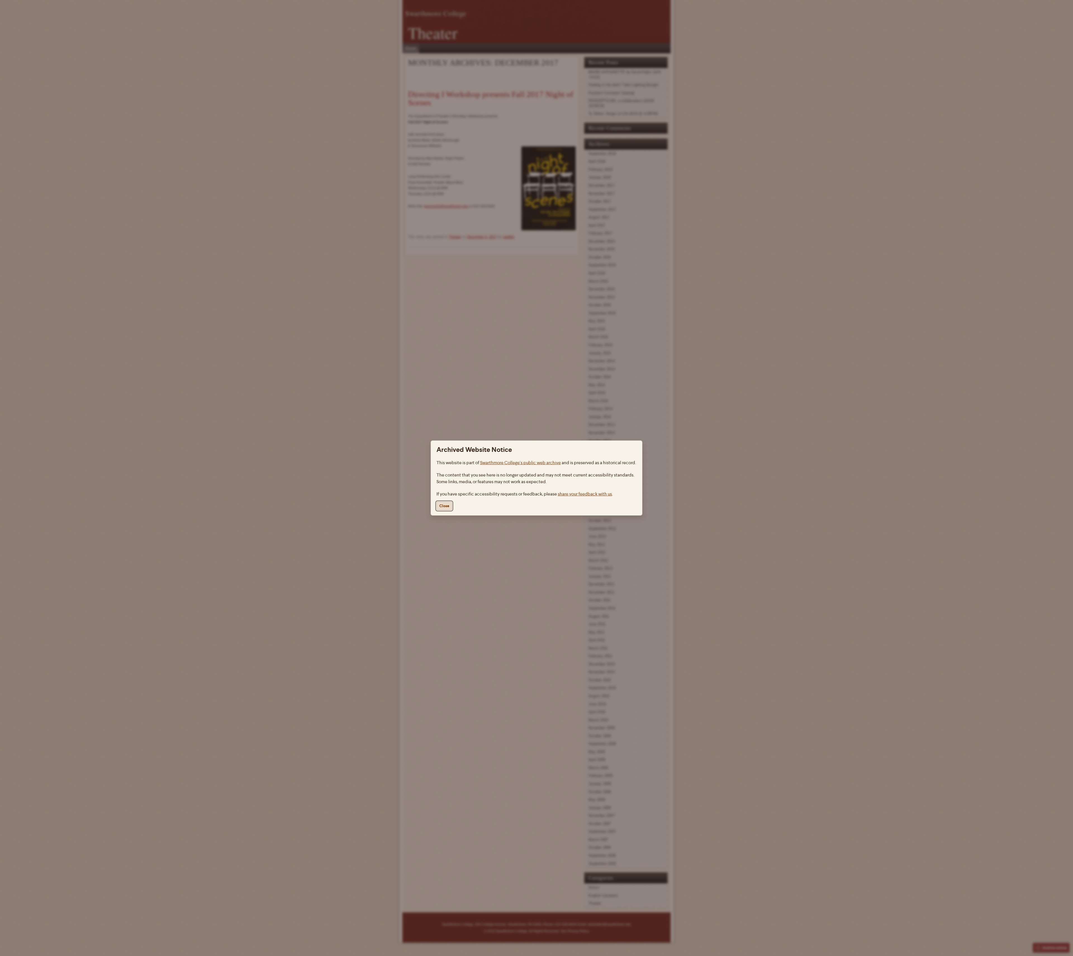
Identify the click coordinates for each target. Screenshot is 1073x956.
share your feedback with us (585, 494)
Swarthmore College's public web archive (520, 463)
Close (444, 506)
